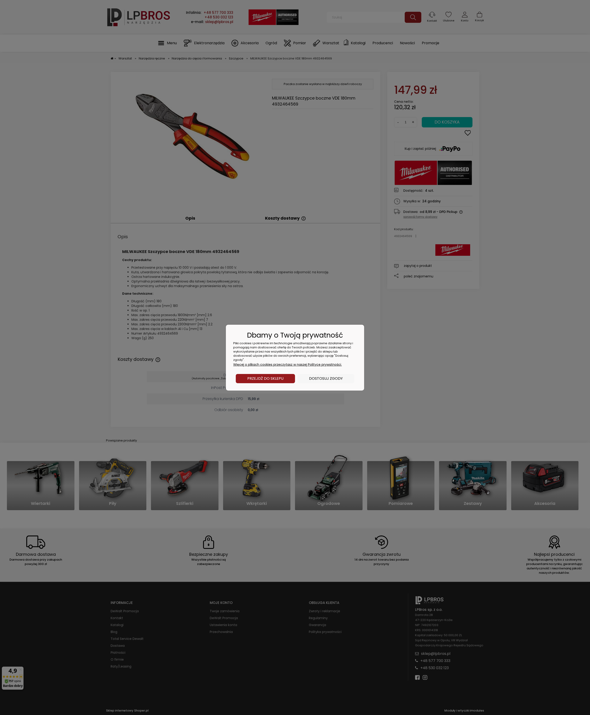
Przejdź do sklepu (265, 378)
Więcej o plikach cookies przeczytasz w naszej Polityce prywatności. (287, 364)
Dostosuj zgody (326, 378)
